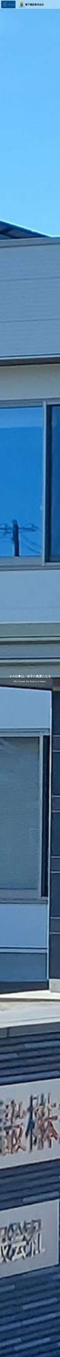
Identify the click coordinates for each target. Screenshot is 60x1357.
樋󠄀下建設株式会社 (34, 4)
